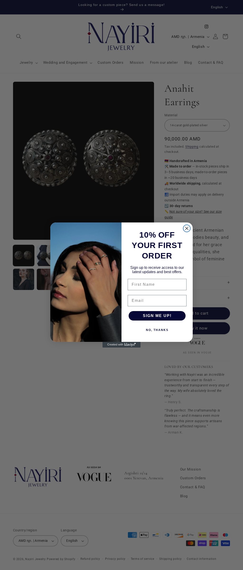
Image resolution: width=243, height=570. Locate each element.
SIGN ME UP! (157, 316)
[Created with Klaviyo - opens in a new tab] (121, 345)
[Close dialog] (186, 228)
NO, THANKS (157, 330)
